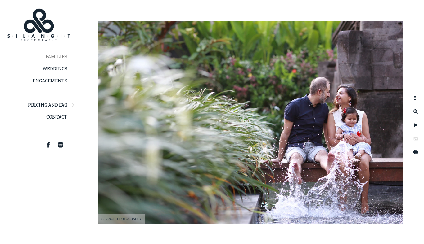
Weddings (55, 69)
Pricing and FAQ (47, 105)
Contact (56, 117)
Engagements (50, 81)
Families (56, 56)
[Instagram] (60, 145)
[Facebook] (48, 145)
